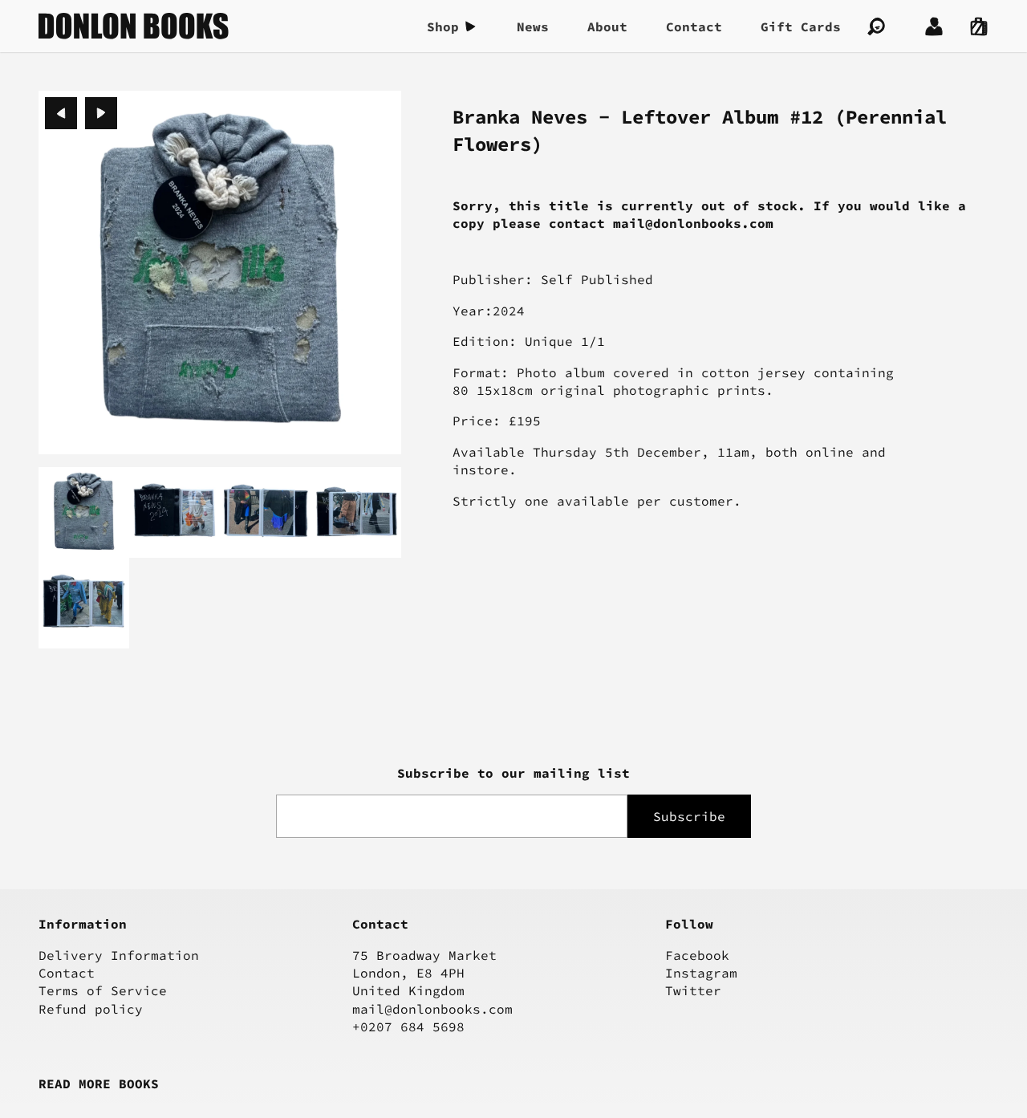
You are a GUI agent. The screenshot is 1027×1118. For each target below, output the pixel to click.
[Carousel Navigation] (81, 113)
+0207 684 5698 (408, 1026)
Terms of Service (103, 990)
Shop (443, 26)
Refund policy (91, 1009)
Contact (694, 26)
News (533, 26)
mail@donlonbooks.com (432, 1009)
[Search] (876, 26)
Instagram (701, 973)
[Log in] (934, 26)
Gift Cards (801, 26)
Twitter (693, 990)
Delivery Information (119, 955)
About (607, 26)
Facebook (697, 955)
